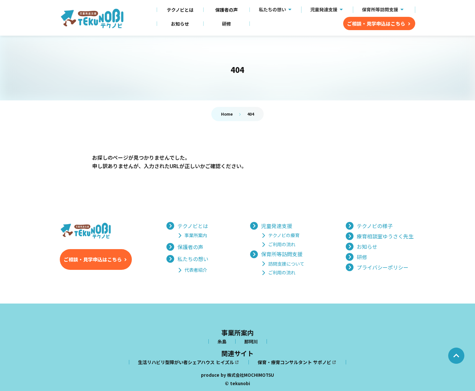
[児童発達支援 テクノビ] (92, 18)
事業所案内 (237, 332)
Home (227, 114)
